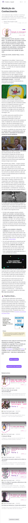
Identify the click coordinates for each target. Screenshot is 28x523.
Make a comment (14, 359)
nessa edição (12, 239)
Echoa (22, 349)
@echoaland (9, 349)
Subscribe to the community (14, 366)
